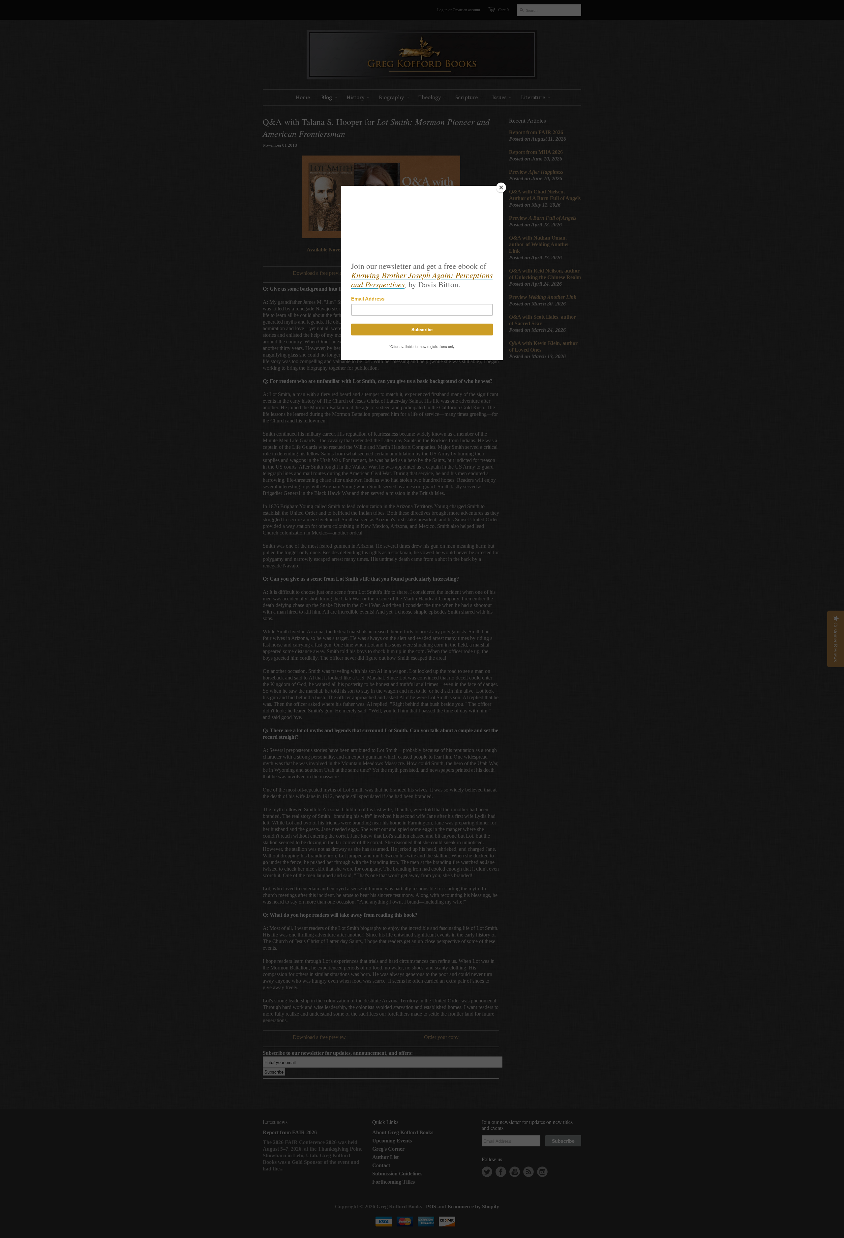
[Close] (501, 187)
